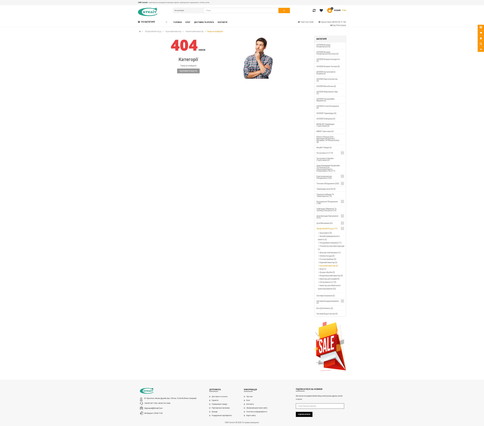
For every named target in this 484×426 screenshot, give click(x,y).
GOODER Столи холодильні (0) (327, 107)
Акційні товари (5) (324, 148)
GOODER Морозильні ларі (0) (327, 92)
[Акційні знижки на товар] (330, 346)
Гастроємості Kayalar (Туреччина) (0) (325, 159)
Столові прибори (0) (328, 259)
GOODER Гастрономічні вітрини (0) (325, 73)
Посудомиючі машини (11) (330, 243)
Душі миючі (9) (326, 233)
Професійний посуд (153, 31)
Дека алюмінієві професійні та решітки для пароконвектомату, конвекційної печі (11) (328, 168)
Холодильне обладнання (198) (327, 202)
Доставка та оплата (220, 396)
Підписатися (304, 414)
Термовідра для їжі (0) (326, 189)
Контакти (250, 404)
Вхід (334, 25)
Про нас (249, 396)
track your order (307, 22)
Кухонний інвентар (173, 31)
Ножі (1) (323, 269)
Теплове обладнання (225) (327, 183)
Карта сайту (251, 415)
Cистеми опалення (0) (325, 296)
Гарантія (215, 400)
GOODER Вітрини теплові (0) (328, 66)
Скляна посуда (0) (327, 256)
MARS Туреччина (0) (325, 131)
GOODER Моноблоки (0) (326, 86)
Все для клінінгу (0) (324, 308)
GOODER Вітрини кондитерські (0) (323, 46)
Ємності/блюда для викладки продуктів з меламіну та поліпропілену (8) (327, 139)
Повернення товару (219, 404)
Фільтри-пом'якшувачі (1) (330, 253)
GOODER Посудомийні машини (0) (325, 100)
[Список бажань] (322, 11)
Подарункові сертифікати (222, 415)
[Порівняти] (314, 11)
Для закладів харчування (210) (327, 217)
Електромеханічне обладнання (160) (324, 177)
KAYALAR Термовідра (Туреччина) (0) (325, 125)
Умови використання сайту (256, 408)
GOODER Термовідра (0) (326, 113)
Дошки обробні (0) (327, 272)
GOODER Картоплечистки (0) (326, 80)
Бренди (214, 412)
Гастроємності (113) (324, 153)
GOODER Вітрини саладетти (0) (328, 60)
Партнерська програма (221, 408)
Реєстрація (341, 25)
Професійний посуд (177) (326, 229)
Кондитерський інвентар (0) (331, 276)
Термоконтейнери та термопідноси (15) (325, 195)
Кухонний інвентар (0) (329, 266)
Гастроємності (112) (328, 282)
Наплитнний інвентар (194, 31)
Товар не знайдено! (215, 31)
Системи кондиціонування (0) (327, 302)
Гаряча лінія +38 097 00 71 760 (333, 22)
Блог (248, 400)
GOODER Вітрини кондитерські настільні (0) (327, 53)
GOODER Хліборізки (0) (325, 119)
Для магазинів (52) (324, 223)
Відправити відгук (188, 71)
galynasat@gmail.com (153, 408)
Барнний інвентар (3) (328, 262)
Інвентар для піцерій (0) (329, 279)
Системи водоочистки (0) (327, 314)
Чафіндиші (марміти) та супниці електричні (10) (326, 210)
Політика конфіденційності (256, 412)
